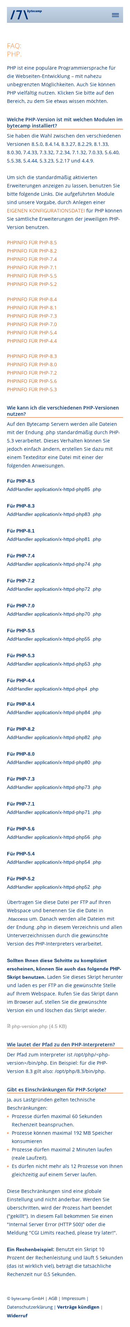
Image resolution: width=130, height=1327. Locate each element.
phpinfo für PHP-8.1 (32, 307)
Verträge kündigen (78, 1307)
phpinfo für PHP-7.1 (32, 267)
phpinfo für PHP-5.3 (32, 389)
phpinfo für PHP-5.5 (32, 275)
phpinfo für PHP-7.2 (32, 372)
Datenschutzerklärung (30, 1307)
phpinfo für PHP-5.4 (32, 332)
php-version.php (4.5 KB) (39, 1026)
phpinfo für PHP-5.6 (32, 381)
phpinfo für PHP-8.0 (32, 364)
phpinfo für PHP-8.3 (32, 356)
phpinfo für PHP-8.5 (32, 242)
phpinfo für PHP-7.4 (32, 259)
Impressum (73, 1298)
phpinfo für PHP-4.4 (32, 340)
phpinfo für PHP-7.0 (32, 324)
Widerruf (17, 1315)
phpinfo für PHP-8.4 (32, 299)
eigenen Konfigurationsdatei (46, 210)
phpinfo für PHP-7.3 (32, 316)
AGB (53, 1298)
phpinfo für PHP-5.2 (32, 284)
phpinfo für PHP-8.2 (32, 250)
